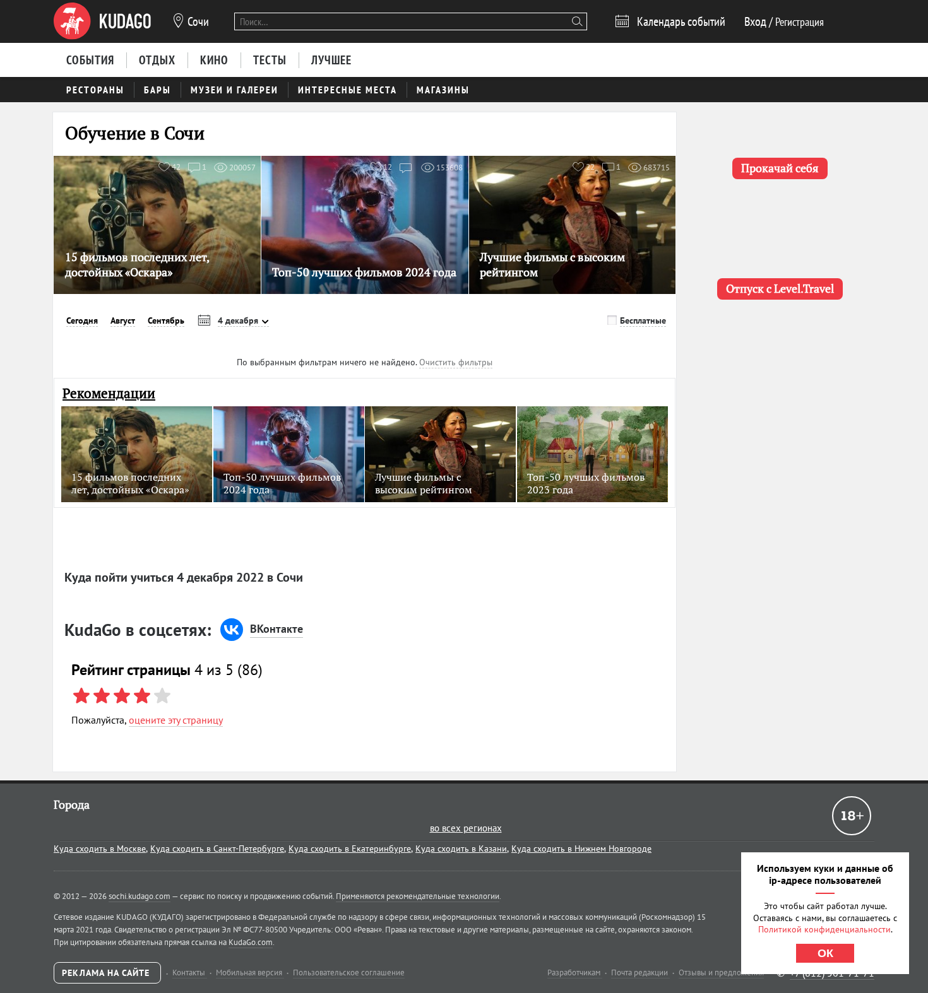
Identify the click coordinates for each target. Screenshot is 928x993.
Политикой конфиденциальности (824, 929)
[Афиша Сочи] (102, 21)
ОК (825, 953)
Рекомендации (108, 393)
